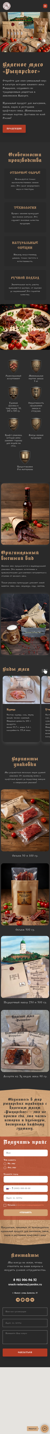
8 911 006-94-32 (25, 1280)
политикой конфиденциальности (30, 1205)
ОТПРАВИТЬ (26, 1213)
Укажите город (11, 1174)
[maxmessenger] (27, 1300)
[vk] (32, 1300)
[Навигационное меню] (45, 6)
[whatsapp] (23, 1300)
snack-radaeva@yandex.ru (25, 1284)
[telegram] (18, 1300)
